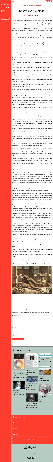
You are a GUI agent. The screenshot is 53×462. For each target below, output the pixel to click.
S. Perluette (29, 372)
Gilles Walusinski (30, 407)
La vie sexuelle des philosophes (34, 5)
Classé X (25, 5)
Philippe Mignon (30, 389)
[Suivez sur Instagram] (51, 1)
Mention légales (33, 453)
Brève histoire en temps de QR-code (31, 385)
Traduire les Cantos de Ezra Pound (18, 373)
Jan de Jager (16, 377)
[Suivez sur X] (49, 1)
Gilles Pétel (29, 15)
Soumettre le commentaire (18, 339)
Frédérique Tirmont (18, 394)
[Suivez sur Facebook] (47, 1)
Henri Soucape (43, 380)
